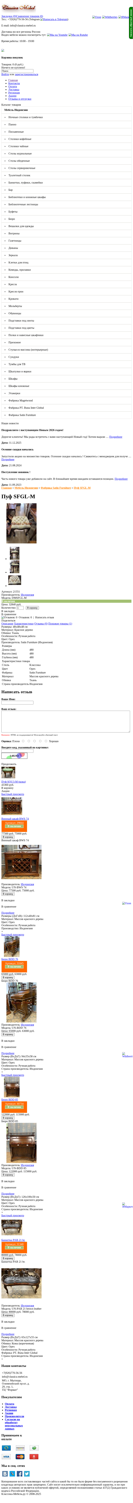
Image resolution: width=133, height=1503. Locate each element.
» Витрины (12, 233)
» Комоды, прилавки (17, 269)
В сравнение (8, 614)
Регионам (14, 92)
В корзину (7, 787)
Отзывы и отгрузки (19, 98)
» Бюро (9, 218)
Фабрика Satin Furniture (56, 487)
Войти (5, 74)
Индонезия (27, 594)
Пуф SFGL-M (82, 487)
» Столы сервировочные (19, 168)
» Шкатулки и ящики (17, 371)
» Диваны (11, 247)
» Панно (10, 124)
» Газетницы (12, 240)
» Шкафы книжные (16, 385)
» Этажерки (12, 393)
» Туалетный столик (17, 175)
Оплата (12, 86)
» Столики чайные (16, 146)
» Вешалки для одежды (19, 226)
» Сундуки (11, 356)
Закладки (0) (8, 16)
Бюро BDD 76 (9, 959)
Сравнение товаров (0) (29, 16)
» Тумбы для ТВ (14, 364)
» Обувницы (12, 313)
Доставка (13, 89)
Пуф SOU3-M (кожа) (13, 781)
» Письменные (14, 131)
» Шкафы (10, 378)
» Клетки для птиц (16, 262)
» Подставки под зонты (19, 320)
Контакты (14, 83)
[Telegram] (53, 19)
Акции (12, 95)
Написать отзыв (44, 617)
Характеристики (24, 623)
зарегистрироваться (26, 74)
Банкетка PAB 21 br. (13, 1240)
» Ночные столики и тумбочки (23, 117)
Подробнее (115, 436)
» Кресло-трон (13, 291)
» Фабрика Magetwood (18, 400)
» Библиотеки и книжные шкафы (25, 197)
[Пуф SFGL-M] (21, 542)
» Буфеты (10, 211)
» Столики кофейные (17, 139)
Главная (13, 80)
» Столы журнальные (18, 153)
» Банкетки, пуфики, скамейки (23, 182)
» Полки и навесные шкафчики (23, 335)
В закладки (8, 611)
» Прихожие (12, 342)
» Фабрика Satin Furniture (20, 415)
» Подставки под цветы (19, 327)
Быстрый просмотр (12, 794)
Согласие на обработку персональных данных (14, 1424)
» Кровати (11, 298)
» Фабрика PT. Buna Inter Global (24, 407)
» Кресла (10, 284)
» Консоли (11, 277)
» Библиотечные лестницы (21, 204)
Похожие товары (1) (60, 623)
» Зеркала (11, 255)
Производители (14, 1416)
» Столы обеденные (17, 160)
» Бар (8, 189)
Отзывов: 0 (25, 617)
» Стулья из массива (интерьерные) (26, 349)
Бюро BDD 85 (9, 1099)
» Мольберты (13, 306)
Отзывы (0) (41, 623)
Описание (7, 623)
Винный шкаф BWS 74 (15, 818)
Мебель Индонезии (26, 487)
